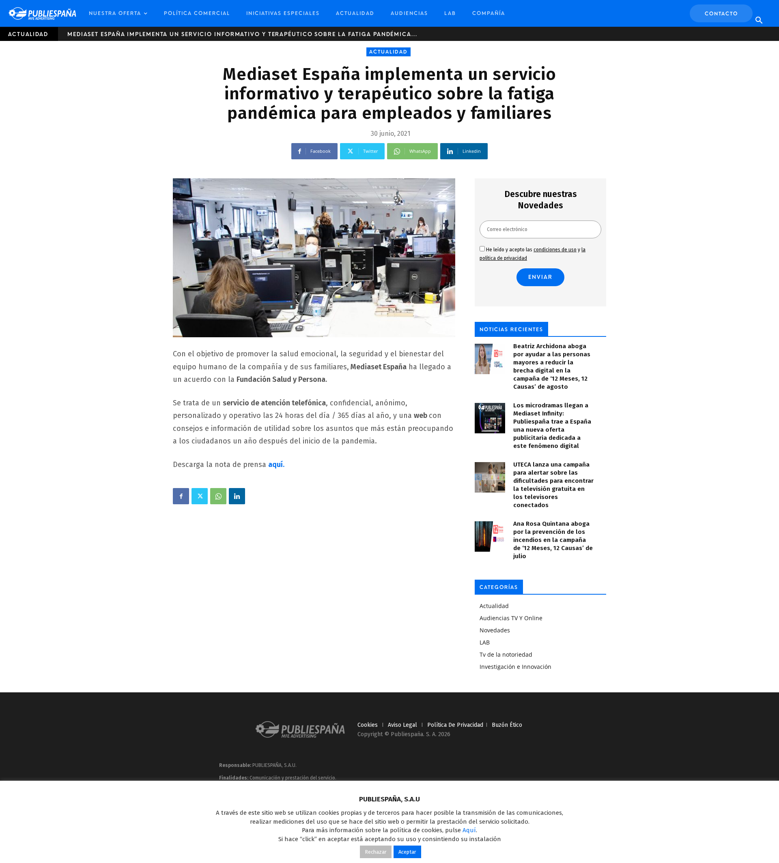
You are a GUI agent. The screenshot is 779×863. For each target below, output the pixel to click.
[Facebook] (181, 496)
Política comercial (197, 13)
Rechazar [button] (376, 852)
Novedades (495, 630)
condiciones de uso (555, 250)
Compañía (488, 13)
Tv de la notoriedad (506, 654)
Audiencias (409, 13)
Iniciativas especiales (283, 13)
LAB (450, 13)
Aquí (469, 830)
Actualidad (355, 13)
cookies (367, 725)
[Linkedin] (237, 496)
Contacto (721, 14)
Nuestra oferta (115, 13)
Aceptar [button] (407, 852)
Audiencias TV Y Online (511, 618)
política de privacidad (455, 725)
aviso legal (402, 725)
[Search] (758, 20)
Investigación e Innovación (515, 666)
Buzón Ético (507, 725)
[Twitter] (200, 496)
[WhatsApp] (218, 496)
